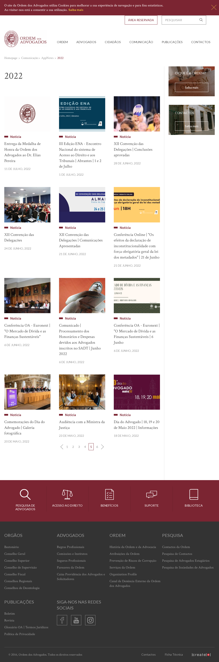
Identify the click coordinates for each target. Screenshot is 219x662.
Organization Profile (123, 574)
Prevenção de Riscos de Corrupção (133, 560)
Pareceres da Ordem (70, 567)
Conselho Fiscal (14, 574)
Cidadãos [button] (113, 42)
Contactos (200, 42)
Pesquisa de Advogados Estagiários (186, 560)
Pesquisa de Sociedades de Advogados (188, 567)
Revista (9, 620)
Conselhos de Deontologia (22, 588)
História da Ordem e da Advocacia (133, 547)
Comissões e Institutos (72, 554)
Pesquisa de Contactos (177, 554)
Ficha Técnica (174, 654)
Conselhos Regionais (18, 581)
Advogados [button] (86, 42)
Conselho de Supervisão (20, 567)
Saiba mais (75, 10)
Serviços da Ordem (122, 567)
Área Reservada (141, 20)
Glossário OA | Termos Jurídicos (26, 627)
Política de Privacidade (19, 634)
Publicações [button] (172, 42)
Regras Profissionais (70, 547)
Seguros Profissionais (71, 560)
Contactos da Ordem (176, 547)
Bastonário (11, 547)
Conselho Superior (17, 560)
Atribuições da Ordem (125, 554)
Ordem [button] (62, 42)
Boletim (9, 613)
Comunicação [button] (141, 42)
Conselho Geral (14, 554)
